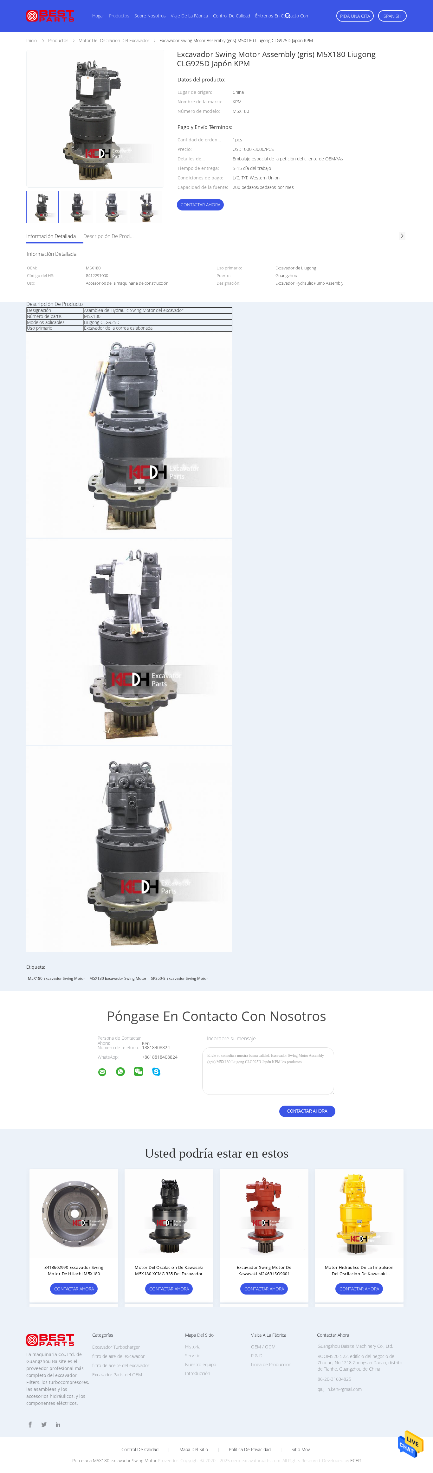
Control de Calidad (139, 1449)
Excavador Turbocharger (116, 1347)
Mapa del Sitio (193, 1449)
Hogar (98, 16)
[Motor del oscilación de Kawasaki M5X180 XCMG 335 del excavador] (169, 1213)
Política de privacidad (250, 1449)
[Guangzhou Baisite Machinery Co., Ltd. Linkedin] (58, 1424)
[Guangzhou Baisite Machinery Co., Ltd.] (106, 1073)
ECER (355, 1460)
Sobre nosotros (150, 16)
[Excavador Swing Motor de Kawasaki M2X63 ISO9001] (264, 1213)
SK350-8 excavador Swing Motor (179, 978)
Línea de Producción (271, 1364)
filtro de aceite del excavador (120, 1365)
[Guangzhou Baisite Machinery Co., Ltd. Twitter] (44, 1424)
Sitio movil (302, 1449)
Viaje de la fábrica (189, 16)
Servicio (192, 1356)
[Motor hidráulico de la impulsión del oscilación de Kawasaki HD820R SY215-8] (359, 1213)
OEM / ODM (263, 1347)
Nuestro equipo (200, 1364)
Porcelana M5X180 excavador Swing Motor (114, 1460)
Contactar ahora (200, 205)
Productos (119, 16)
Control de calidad (231, 16)
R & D (256, 1356)
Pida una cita (355, 16)
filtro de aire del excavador (118, 1356)
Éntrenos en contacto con (281, 16)
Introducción (197, 1373)
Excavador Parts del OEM (117, 1375)
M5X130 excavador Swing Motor (117, 978)
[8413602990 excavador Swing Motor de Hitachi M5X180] (73, 1213)
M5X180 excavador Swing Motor (56, 978)
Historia (192, 1347)
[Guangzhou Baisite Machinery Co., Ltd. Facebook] (30, 1424)
